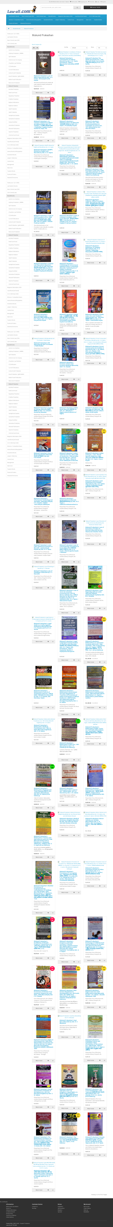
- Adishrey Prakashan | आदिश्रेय (15, 53)
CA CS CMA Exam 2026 (94, 16)
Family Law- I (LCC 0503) (13, 33)
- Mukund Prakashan (12, 86)
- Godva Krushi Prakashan (14, 73)
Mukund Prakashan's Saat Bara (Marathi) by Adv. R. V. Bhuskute (69, 1021)
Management (80, 20)
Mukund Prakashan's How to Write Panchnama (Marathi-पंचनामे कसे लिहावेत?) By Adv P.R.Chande (43, 455)
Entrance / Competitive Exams (16, 20)
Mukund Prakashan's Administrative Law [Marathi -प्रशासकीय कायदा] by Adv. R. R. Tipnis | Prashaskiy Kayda (69, 123)
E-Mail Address (10, 1217)
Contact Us (35, 1206)
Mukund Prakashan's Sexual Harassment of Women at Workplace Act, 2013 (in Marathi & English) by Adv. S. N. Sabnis (43, 1092)
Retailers (60, 1210)
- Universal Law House (13, 135)
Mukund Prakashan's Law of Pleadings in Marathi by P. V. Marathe (43, 572)
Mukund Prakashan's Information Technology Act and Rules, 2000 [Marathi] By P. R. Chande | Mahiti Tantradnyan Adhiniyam (43, 501)
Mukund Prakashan (29, 28)
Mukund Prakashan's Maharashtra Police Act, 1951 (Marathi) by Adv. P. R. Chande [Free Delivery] (69, 745)
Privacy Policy (9, 1213)
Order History (87, 1208)
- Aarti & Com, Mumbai (13, 50)
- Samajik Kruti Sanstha (13, 115)
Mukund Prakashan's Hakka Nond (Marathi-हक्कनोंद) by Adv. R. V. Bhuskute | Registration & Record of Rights (69, 410)
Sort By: (66, 47)
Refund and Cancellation (12, 1206)
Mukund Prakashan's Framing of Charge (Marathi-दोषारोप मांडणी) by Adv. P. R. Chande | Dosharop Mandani (43, 410)
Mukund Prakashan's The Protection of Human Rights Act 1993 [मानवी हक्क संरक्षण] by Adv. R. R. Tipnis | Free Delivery (69, 1140)
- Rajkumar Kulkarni (12, 105)
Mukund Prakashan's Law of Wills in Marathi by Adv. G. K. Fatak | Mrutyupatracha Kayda (43, 78)
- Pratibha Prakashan (12, 99)
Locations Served (10, 1212)
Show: (92, 47)
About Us (8, 1208)
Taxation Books (98, 20)
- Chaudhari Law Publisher (14, 63)
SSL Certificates (4, 1202)
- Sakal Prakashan (12, 109)
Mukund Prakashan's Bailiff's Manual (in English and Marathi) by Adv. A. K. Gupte (43, 151)
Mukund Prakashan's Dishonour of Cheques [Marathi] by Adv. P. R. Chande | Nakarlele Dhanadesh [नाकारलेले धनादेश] (93, 249)
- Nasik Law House (12, 92)
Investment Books (48, 20)
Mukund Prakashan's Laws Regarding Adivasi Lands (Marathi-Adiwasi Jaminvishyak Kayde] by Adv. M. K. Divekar (94, 593)
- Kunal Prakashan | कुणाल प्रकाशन (15, 76)
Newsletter (86, 1212)
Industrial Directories (25, 23)
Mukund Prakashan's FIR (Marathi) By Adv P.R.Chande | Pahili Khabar (43, 344)
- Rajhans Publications (13, 102)
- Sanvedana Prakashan (13, 125)
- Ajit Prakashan (11, 56)
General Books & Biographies (33, 20)
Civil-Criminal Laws (41, 16)
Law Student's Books (14, 16)
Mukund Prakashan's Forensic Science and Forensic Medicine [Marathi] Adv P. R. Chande (69, 364)
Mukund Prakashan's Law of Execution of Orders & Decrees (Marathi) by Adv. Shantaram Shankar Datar (94, 529)
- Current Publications (13, 69)
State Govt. (88, 20)
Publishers (60, 1206)
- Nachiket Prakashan (13, 89)
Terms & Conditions (11, 1215)
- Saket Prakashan (12, 112)
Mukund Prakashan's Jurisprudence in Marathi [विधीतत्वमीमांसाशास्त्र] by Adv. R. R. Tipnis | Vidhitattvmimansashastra (69, 501)
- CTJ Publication (11, 66)
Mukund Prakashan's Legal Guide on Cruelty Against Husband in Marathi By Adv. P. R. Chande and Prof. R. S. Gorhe (43, 626)
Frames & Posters (13, 23)
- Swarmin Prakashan (12, 132)
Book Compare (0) (36, 44)
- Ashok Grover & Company (14, 60)
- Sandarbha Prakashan (13, 118)
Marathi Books (52, 16)
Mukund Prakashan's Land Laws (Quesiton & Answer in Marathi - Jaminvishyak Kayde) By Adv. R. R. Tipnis (43, 547)
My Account (86, 1206)
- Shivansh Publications (13, 128)
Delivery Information (11, 1210)
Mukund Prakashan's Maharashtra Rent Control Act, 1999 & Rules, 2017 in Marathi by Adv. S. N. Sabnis (69, 790)
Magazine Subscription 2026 (65, 16)
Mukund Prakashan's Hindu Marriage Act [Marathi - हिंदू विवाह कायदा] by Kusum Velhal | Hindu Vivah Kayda (94, 410)
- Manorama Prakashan (13, 83)
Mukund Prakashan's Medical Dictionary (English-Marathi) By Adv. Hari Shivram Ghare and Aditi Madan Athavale (69, 821)
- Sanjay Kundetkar (12, 122)
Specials (60, 1212)
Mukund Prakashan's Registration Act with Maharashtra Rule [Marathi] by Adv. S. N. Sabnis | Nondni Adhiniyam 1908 (95, 993)
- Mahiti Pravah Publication (14, 79)
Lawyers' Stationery (60, 20)
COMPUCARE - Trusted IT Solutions (21, 1223)
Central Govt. (71, 20)
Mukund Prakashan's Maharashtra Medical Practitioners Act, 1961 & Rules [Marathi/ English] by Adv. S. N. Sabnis (42, 728)
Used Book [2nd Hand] (81, 16)
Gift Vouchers (61, 1208)
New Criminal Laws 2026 (28, 16)
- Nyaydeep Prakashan (13, 96)
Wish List (86, 1210)
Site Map (34, 1208)
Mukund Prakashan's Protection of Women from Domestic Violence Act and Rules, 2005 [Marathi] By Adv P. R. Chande (43, 993)
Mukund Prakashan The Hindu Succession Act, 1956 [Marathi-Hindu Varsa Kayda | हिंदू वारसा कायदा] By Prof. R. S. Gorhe (94, 61)
